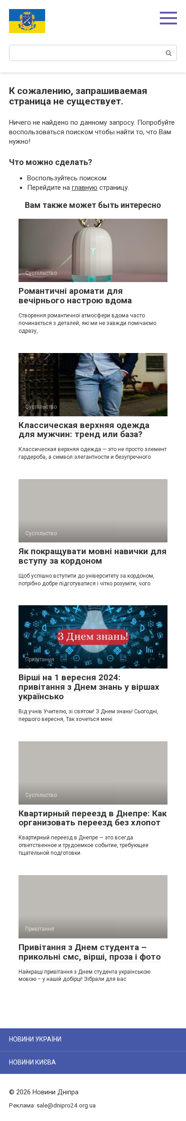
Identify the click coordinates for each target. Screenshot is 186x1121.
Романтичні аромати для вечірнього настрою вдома (75, 296)
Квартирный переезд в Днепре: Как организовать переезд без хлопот (93, 818)
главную (85, 188)
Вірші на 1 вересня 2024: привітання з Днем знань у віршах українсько (89, 687)
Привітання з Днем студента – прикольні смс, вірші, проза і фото (90, 952)
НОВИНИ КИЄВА (32, 1062)
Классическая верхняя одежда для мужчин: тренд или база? (84, 430)
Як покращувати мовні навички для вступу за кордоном (93, 556)
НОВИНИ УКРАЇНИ (35, 1039)
